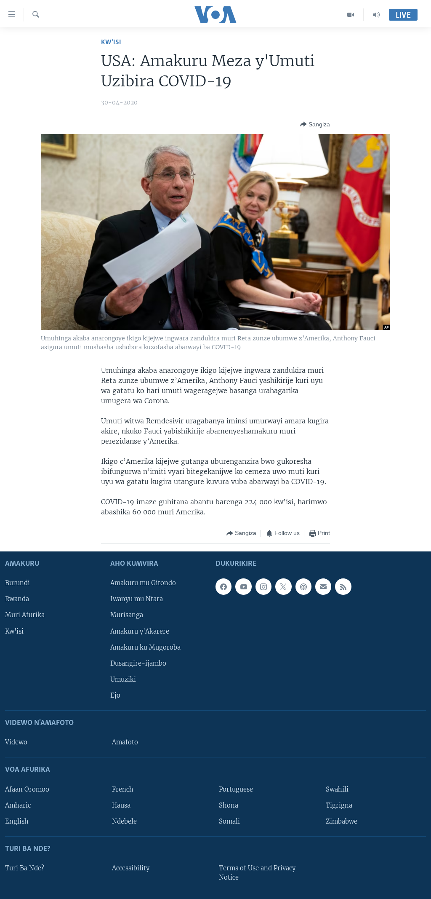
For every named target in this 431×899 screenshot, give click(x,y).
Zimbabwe (341, 821)
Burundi (17, 583)
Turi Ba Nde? (24, 868)
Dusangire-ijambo (138, 663)
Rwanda (17, 599)
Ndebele (124, 821)
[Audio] (376, 14)
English (17, 821)
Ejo (115, 695)
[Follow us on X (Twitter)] (283, 586)
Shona (228, 805)
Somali (229, 821)
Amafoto (125, 742)
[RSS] (343, 586)
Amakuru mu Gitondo (143, 583)
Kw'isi (111, 42)
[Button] (315, 124)
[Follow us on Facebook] (223, 586)
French (122, 789)
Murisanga (126, 615)
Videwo (16, 742)
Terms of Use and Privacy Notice (257, 872)
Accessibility (130, 868)
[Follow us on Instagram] (263, 586)
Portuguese (236, 789)
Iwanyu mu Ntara (136, 599)
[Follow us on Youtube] (243, 586)
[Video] (351, 14)
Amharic (18, 805)
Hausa (121, 805)
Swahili (337, 789)
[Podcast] (303, 586)
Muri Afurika (25, 615)
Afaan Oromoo (27, 789)
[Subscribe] (323, 586)
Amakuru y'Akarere (139, 631)
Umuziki (123, 679)
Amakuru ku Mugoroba (145, 647)
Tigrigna (339, 805)
